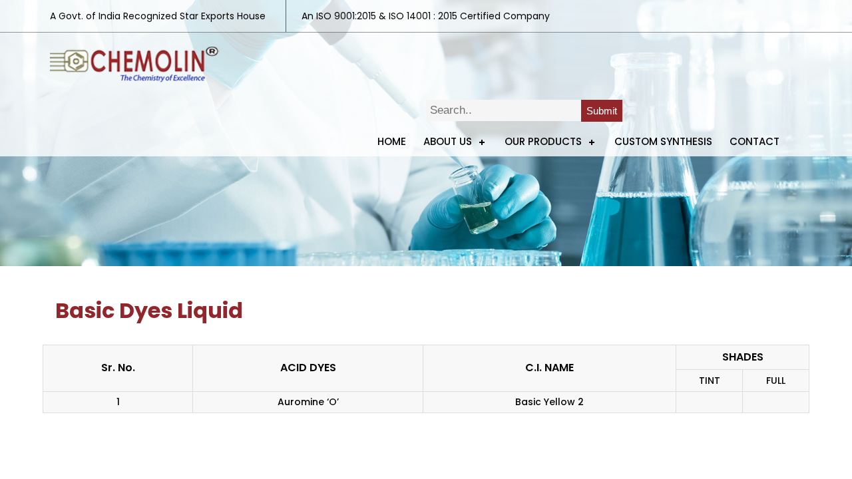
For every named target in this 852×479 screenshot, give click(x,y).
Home (391, 141)
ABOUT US (447, 141)
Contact (754, 141)
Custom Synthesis (663, 141)
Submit (601, 110)
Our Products (543, 141)
